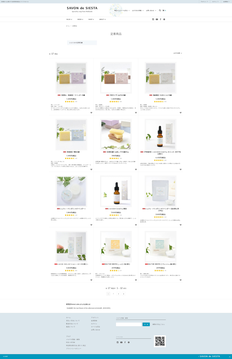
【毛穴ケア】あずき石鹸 (117, 95)
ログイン (214, 1)
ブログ (68, 336)
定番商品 (74, 26)
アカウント (204, 1)
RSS (67, 342)
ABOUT (101, 19)
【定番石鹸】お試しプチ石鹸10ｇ (117, 152)
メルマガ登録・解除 (73, 339)
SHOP (90, 19)
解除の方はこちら (159, 324)
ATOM (73, 342)
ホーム (68, 26)
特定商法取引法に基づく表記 (76, 345)
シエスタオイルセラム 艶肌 (117, 208)
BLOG (69, 19)
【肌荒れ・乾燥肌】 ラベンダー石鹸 (73, 95)
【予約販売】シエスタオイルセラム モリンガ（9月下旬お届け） (162, 153)
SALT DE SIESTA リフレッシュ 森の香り (162, 264)
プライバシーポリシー (73, 348)
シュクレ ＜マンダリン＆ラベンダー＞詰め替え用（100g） (162, 209)
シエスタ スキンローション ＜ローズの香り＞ (72, 264)
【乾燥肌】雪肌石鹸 (73, 152)
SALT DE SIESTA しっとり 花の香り (117, 264)
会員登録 (225, 1)
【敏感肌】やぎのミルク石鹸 (162, 95)
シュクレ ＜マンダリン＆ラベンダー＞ (73, 208)
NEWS (79, 19)
